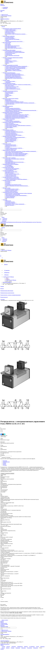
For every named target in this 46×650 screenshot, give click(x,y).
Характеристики (6, 461)
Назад (7, 277)
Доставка (5, 465)
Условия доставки (4, 624)
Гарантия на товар (4, 626)
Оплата (4, 463)
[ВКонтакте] (1, 434)
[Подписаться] (1, 629)
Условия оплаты (3, 623)
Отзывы (4, 462)
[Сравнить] (1, 431)
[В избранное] (1, 430)
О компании (5, 7)
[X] (3, 434)
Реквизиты (5, 8)
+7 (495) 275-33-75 (4, 14)
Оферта (2, 645)
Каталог (2, 621)
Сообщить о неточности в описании (7, 473)
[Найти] (1, 216)
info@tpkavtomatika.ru (4, 18)
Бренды (2, 622)
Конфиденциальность (4, 644)
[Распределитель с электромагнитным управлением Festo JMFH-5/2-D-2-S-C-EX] (15, 389)
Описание (5, 460)
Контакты (2, 625)
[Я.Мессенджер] (4, 434)
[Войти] (1, 254)
